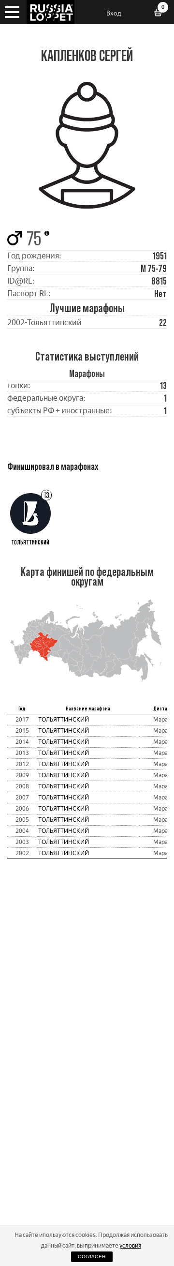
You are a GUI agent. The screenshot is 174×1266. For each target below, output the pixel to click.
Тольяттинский (63, 719)
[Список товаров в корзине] (161, 13)
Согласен (91, 1256)
